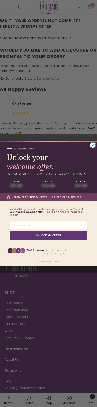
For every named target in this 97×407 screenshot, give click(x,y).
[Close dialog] (93, 145)
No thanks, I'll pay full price (48, 262)
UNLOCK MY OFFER (48, 235)
